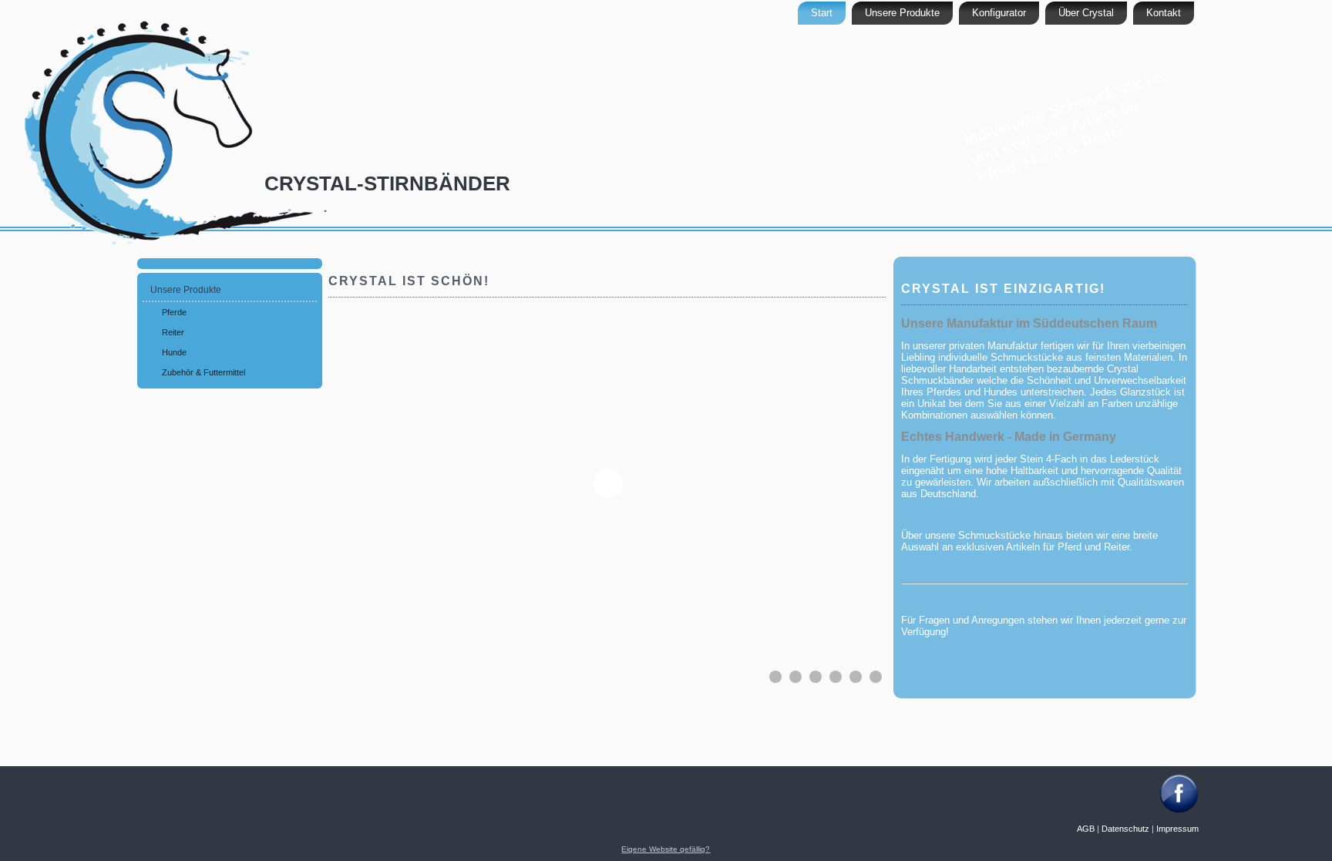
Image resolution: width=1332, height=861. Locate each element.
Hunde (174, 352)
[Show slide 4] (835, 677)
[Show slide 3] (815, 677)
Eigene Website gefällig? (665, 849)
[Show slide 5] (855, 677)
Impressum (1177, 828)
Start (821, 12)
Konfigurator (999, 12)
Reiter (173, 332)
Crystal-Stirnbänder (387, 183)
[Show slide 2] (795, 677)
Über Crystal (1086, 12)
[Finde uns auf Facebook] (1179, 810)
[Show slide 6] (876, 677)
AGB (1086, 828)
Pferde (174, 312)
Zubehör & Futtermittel (203, 372)
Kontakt (1163, 12)
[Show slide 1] (775, 677)
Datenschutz (1125, 828)
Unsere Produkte (902, 12)
